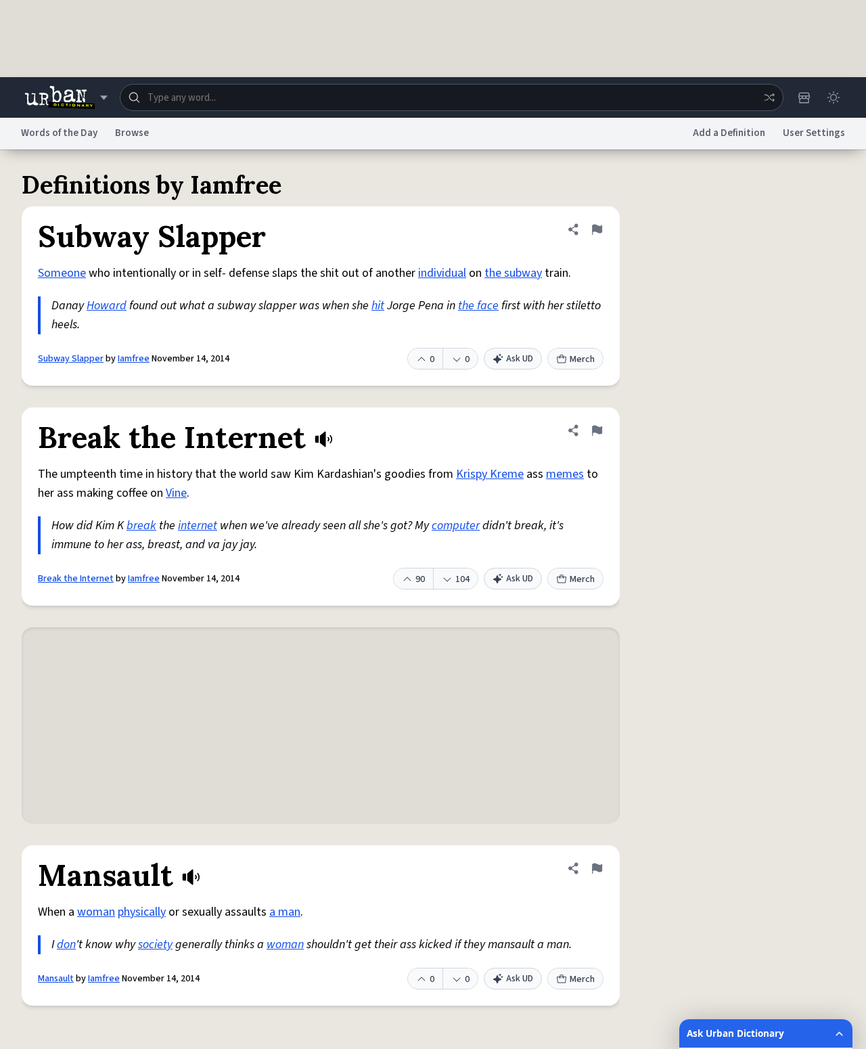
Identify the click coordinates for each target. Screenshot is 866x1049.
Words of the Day (59, 133)
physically (142, 911)
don (66, 944)
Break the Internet (76, 578)
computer (456, 525)
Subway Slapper (71, 358)
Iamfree (134, 358)
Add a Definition (729, 133)
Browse (132, 133)
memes (565, 474)
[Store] (804, 97)
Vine (176, 493)
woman (96, 911)
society (155, 944)
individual (442, 273)
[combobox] (451, 97)
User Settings (814, 133)
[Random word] (769, 97)
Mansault (56, 978)
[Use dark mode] (833, 97)
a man (284, 911)
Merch (582, 359)
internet (197, 525)
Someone (62, 273)
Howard (107, 305)
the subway (513, 273)
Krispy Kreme (490, 474)
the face (478, 305)
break (141, 525)
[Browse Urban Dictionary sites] (66, 97)
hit (377, 305)
